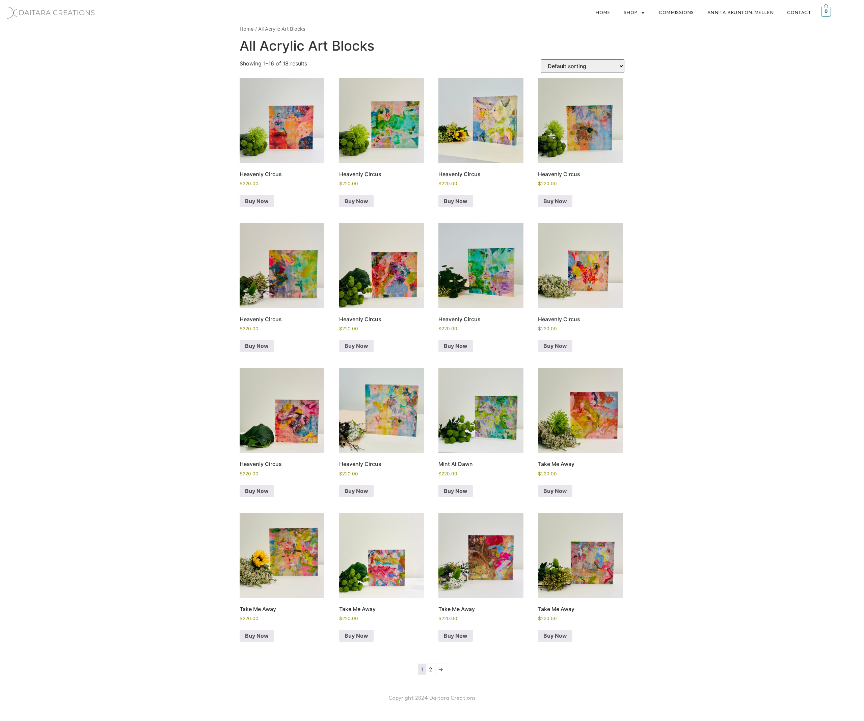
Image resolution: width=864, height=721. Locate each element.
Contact (799, 12)
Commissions (676, 12)
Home (602, 12)
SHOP (631, 12)
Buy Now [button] (257, 201)
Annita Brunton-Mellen (740, 12)
